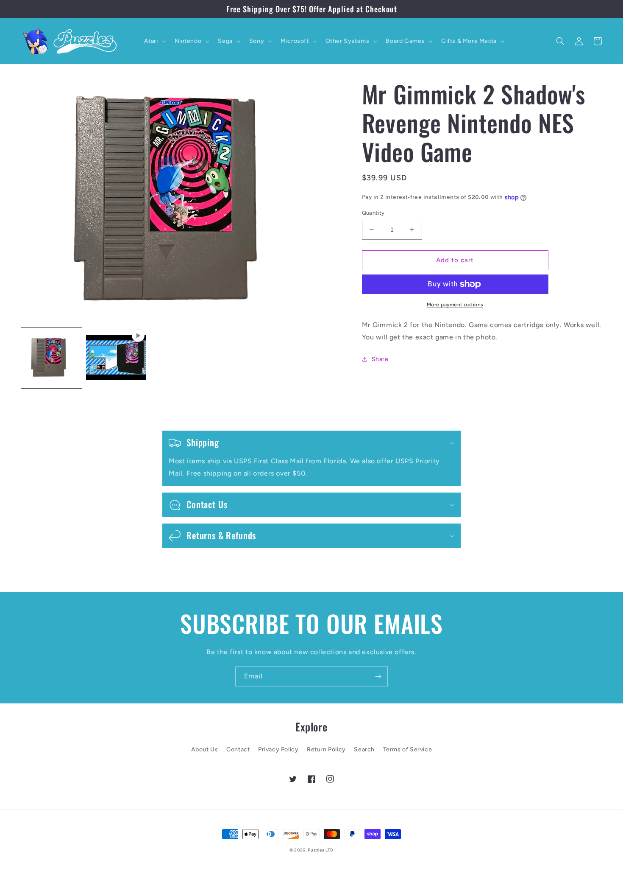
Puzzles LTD (321, 850)
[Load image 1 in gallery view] (51, 358)
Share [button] (380, 359)
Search (364, 749)
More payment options (455, 305)
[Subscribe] (378, 676)
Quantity (373, 213)
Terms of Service (407, 749)
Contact (238, 749)
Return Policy (326, 749)
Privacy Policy (278, 749)
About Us (204, 749)
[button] (154, 41)
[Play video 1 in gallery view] (116, 358)
